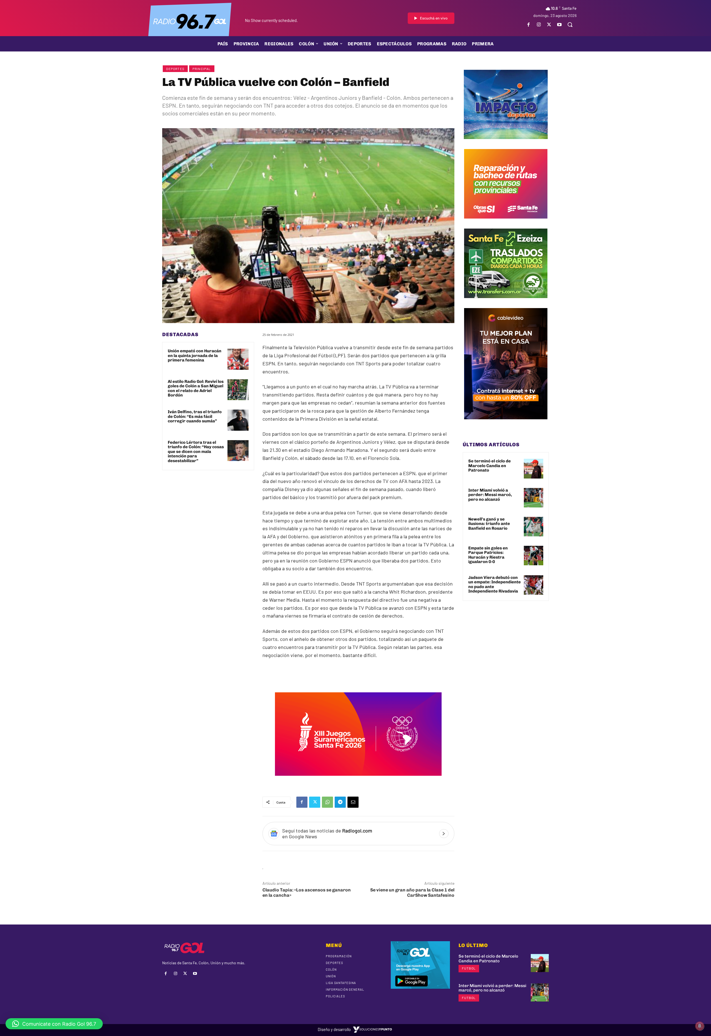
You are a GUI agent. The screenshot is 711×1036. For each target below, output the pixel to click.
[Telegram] (340, 802)
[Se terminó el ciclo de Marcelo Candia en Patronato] (533, 468)
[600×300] (358, 780)
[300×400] (505, 423)
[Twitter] (549, 24)
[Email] (353, 802)
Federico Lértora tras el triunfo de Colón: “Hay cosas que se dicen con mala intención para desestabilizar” (196, 451)
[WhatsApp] (327, 802)
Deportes (175, 69)
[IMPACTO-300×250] (506, 143)
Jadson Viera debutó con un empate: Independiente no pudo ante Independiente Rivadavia (494, 584)
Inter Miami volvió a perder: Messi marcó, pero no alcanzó (490, 495)
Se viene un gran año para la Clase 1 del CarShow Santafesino (412, 892)
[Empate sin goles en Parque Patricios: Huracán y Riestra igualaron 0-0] (533, 555)
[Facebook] (528, 24)
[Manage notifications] (699, 1026)
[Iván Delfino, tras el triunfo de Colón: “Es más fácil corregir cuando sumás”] (238, 420)
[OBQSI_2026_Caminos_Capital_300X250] (505, 222)
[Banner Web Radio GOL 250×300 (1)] (505, 302)
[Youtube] (559, 24)
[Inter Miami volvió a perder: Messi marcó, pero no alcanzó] (533, 497)
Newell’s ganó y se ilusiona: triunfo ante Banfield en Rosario (489, 524)
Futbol (469, 968)
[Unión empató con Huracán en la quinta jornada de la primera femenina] (238, 359)
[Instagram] (538, 24)
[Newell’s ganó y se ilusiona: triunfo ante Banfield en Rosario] (533, 526)
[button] (570, 24)
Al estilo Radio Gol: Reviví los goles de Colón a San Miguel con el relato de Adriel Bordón (196, 388)
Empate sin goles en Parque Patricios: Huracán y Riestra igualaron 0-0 (488, 555)
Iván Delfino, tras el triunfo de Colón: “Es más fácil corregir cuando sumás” (195, 416)
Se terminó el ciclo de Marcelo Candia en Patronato (489, 465)
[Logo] (189, 21)
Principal (201, 69)
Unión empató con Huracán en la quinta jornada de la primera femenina (194, 355)
